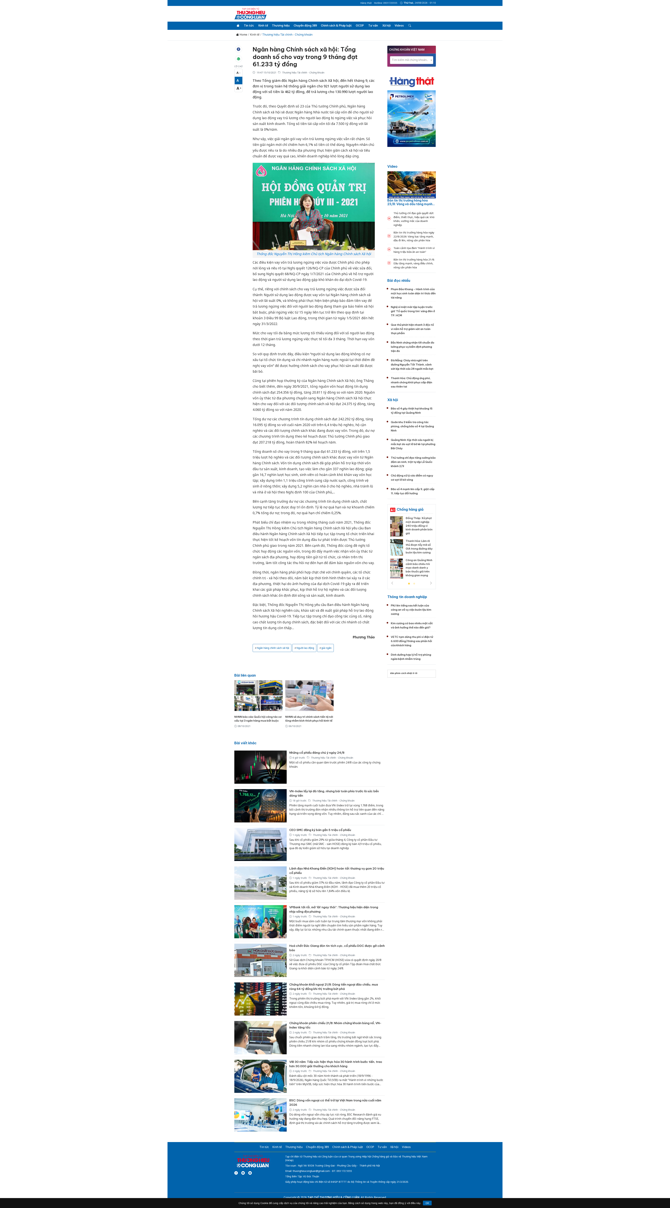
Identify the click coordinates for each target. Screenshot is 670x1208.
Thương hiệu (281, 25)
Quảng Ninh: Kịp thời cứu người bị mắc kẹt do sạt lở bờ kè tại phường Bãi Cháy (413, 444)
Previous (392, 583)
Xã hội (386, 25)
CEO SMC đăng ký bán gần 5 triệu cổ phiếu (320, 830)
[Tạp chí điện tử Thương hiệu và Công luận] (252, 1161)
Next (431, 583)
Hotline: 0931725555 (385, 3)
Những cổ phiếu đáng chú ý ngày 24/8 (316, 753)
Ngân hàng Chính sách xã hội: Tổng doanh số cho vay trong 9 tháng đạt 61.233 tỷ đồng (305, 57)
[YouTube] (243, 1173)
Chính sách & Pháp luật (336, 25)
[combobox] (411, 60)
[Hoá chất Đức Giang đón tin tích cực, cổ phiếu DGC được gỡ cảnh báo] (260, 960)
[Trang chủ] (238, 25)
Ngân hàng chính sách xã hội (273, 648)
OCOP (360, 25)
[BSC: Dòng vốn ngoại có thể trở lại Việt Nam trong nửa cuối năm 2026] (260, 1115)
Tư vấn (373, 25)
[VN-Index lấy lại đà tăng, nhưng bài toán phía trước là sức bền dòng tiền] (260, 805)
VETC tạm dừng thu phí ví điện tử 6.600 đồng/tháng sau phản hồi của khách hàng (412, 641)
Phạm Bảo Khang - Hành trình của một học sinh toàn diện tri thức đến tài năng (413, 293)
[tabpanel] (411, 546)
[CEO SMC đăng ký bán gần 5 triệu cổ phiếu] (260, 844)
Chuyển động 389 (305, 25)
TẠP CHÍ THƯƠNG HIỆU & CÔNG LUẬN (333, 1197)
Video (392, 166)
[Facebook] (236, 1173)
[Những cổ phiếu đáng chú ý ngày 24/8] (260, 767)
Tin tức (249, 25)
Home (243, 34)
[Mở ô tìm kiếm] (409, 25)
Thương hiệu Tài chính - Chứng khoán (287, 34)
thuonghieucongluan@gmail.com (311, 1171)
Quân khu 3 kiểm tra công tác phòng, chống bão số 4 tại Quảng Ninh (412, 426)
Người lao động (305, 648)
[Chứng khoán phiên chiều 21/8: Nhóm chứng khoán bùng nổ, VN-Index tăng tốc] (260, 1037)
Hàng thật (366, 3)
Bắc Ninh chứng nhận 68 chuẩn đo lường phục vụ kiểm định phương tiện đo (412, 347)
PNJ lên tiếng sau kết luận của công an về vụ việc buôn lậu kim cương (411, 610)
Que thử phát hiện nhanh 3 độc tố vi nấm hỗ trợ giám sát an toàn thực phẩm (412, 329)
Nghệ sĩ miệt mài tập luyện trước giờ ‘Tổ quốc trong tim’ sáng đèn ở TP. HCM (413, 311)
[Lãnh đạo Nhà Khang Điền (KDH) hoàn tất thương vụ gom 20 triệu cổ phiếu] (260, 883)
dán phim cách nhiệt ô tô (403, 673)
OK (427, 1203)
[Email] (250, 1173)
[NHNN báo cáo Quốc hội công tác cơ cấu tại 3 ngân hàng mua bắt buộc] (258, 695)
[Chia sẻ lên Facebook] (238, 49)
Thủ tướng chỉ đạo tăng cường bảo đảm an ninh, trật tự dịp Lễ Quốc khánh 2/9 (413, 462)
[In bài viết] (238, 58)
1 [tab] (409, 584)
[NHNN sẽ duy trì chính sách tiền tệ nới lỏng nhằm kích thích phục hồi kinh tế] (309, 695)
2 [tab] (414, 584)
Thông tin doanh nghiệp (407, 597)
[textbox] (411, 60)
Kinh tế (263, 25)
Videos (399, 25)
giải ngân (326, 648)
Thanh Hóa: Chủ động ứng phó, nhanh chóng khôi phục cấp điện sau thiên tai (411, 382)
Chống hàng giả (410, 509)
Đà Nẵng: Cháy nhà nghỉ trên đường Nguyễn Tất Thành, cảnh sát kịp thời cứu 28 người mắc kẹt (412, 364)
